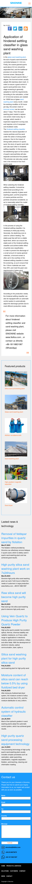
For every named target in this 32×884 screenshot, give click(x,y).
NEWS (3, 876)
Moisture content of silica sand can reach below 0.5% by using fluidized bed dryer (14, 681)
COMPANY (22, 871)
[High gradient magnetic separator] (16, 472)
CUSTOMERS (14, 871)
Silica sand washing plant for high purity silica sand (13, 658)
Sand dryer (9, 505)
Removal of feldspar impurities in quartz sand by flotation (14, 538)
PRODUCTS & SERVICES (13, 866)
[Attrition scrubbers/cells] (16, 425)
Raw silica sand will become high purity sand (13, 597)
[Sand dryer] (16, 495)
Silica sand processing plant (15, 388)
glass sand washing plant (17, 57)
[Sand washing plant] (16, 449)
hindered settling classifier (16, 129)
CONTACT (9, 876)
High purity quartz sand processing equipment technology (15, 739)
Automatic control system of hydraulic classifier (13, 711)
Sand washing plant (12, 458)
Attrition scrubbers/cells (13, 435)
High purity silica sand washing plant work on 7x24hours (15, 568)
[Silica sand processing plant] (16, 378)
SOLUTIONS (5, 871)
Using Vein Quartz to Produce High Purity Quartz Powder (14, 620)
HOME (3, 866)
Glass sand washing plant (14, 412)
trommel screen (8, 109)
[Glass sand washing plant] (16, 402)
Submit (9, 843)
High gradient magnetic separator (13, 483)
